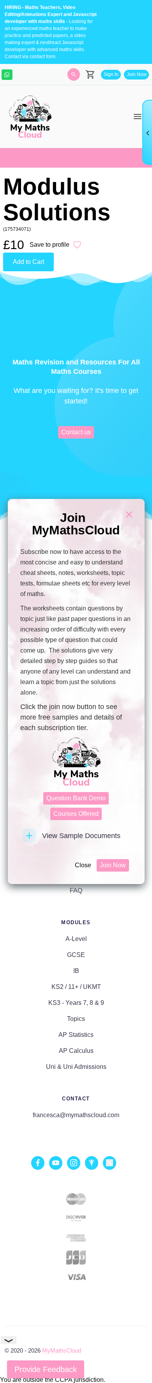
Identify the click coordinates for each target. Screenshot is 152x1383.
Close (83, 865)
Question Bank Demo (76, 798)
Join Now (113, 865)
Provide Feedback (45, 1369)
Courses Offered (76, 813)
